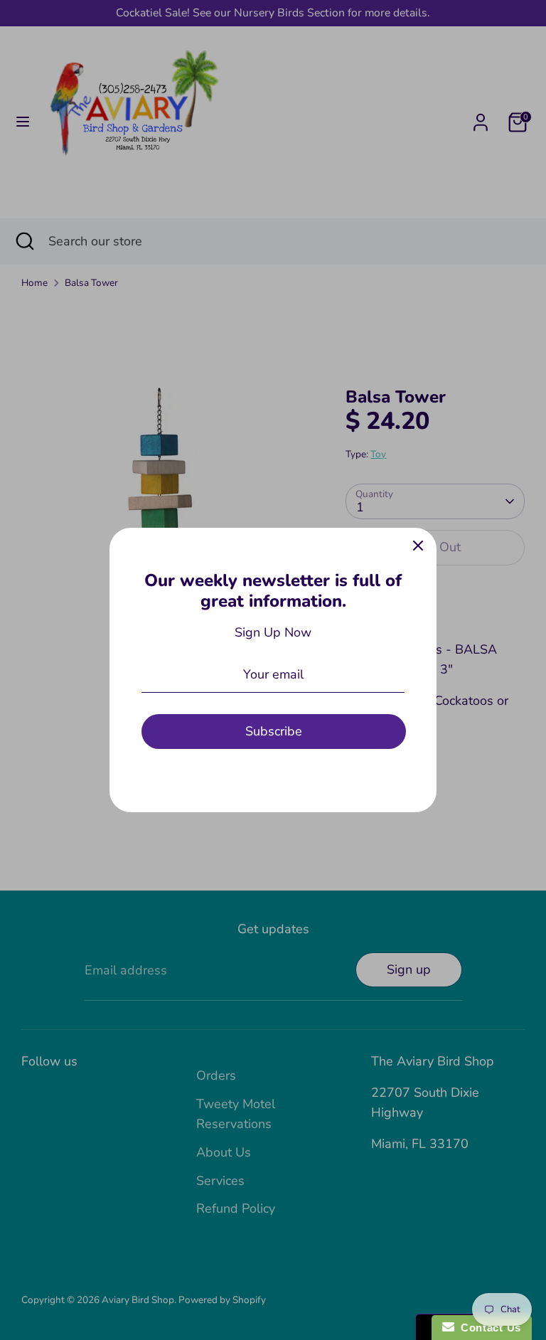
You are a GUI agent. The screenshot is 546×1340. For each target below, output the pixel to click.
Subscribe (273, 731)
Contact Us (487, 1328)
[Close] (418, 546)
